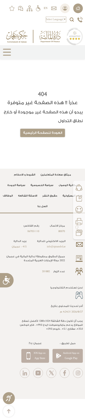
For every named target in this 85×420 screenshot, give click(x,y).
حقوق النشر (49, 195)
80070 (61, 231)
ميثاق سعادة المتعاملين (56, 174)
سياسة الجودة (16, 185)
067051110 (33, 231)
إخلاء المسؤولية (72, 195)
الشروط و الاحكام (24, 174)
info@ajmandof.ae (56, 246)
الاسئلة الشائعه (27, 195)
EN (46, 8)
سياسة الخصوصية (42, 185)
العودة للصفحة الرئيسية (42, 133)
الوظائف (8, 195)
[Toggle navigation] (5, 54)
